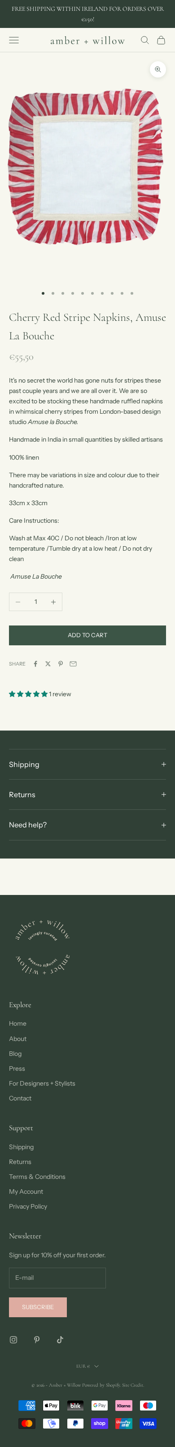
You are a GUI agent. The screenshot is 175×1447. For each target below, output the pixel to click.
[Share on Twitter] (48, 663)
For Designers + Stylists (42, 1083)
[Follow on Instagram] (13, 1339)
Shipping (21, 1147)
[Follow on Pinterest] (36, 1339)
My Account (26, 1191)
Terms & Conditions (37, 1177)
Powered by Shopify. (101, 1385)
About (17, 1039)
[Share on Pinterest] (60, 663)
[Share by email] (73, 663)
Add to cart (87, 635)
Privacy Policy (28, 1206)
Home (17, 1023)
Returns (20, 1162)
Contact (20, 1098)
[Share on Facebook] (35, 663)
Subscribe (38, 1306)
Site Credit (132, 1385)
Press (17, 1068)
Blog (15, 1054)
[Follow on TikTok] (60, 1339)
